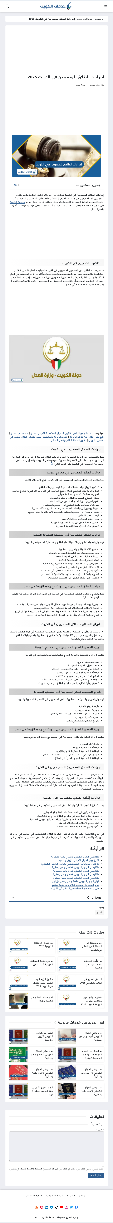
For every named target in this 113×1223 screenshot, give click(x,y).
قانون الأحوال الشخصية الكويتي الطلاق (50, 433)
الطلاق (99, 912)
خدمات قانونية (85, 18)
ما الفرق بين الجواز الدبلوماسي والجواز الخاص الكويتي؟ (70, 863)
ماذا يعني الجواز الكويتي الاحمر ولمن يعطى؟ (76, 874)
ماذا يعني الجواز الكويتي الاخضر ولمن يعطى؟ (75, 867)
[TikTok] (56, 1207)
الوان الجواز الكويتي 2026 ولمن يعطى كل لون (75, 881)
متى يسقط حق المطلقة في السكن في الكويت (75, 888)
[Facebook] (76, 1207)
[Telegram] (51, 1207)
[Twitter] (71, 1207)
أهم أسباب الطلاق (19, 433)
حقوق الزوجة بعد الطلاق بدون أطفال (48, 436)
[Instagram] (66, 1207)
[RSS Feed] (37, 1207)
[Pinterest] (42, 1207)
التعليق (100, 1129)
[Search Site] (7, 6)
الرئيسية (99, 18)
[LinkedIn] (46, 1207)
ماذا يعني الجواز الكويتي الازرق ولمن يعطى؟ (76, 870)
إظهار (15, 184)
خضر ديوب (95, 85)
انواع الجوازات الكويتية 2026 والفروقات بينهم (75, 884)
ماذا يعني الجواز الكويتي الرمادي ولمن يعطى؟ (75, 856)
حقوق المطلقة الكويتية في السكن (69, 440)
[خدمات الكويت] (56, 6)
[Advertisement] (56, 49)
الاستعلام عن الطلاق (82, 433)
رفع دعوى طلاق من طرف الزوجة (86, 436)
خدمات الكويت (17, 201)
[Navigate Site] (105, 6)
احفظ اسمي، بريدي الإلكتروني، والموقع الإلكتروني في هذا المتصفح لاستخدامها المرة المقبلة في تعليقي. (56, 1168)
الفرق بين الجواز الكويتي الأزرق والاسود (79, 860)
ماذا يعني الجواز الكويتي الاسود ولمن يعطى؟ (76, 877)
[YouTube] (61, 1207)
